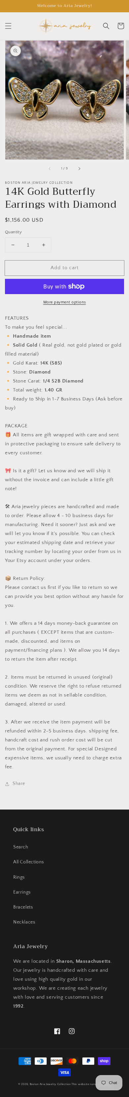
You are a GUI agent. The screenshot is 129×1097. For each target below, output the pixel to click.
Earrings (22, 892)
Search (20, 847)
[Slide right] (79, 169)
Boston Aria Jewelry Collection (50, 1084)
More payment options (64, 302)
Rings (19, 877)
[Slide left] (50, 169)
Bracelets (23, 907)
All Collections (28, 862)
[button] (8, 26)
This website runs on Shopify (91, 1084)
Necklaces (24, 922)
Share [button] (19, 783)
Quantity (13, 232)
